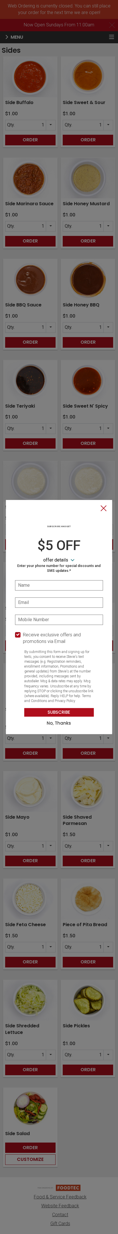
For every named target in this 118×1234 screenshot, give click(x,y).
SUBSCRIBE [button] (59, 712)
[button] (103, 508)
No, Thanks (59, 723)
